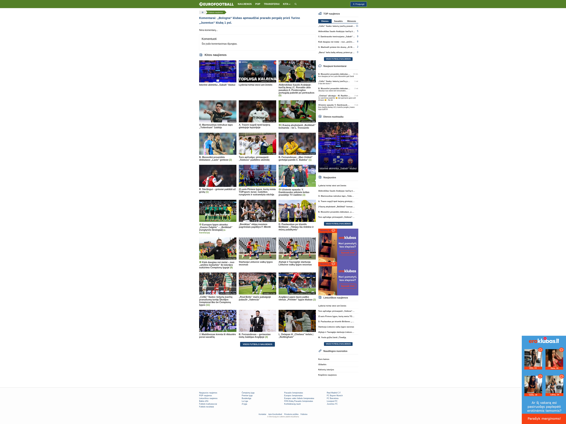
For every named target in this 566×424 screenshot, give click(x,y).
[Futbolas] (202, 12)
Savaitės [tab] (338, 21)
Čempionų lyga (248, 393)
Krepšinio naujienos (327, 375)
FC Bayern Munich (335, 395)
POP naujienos (205, 395)
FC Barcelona (332, 398)
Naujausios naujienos (208, 393)
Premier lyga (247, 395)
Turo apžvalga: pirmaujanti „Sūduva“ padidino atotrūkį (343, 217)
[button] (287, 4)
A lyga (244, 404)
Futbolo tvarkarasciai (208, 404)
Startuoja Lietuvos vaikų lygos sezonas (336, 327)
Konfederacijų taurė (292, 404)
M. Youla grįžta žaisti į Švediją (332, 337)
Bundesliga (246, 398)
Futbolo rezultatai (206, 407)
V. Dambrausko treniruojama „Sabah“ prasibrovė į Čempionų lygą (348, 36)
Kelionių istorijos (326, 370)
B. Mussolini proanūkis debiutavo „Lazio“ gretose (341, 74)
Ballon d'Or (203, 401)
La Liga (245, 401)
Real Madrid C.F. (334, 393)
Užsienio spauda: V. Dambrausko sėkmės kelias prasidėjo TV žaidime (350, 105)
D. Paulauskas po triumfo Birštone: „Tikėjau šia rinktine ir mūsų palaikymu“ (353, 321)
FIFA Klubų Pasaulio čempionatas (298, 401)
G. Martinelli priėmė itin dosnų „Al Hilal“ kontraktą (341, 47)
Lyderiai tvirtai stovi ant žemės (332, 185)
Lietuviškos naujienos (208, 398)
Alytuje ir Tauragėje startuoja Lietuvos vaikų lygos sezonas (345, 332)
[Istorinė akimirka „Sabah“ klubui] (338, 147)
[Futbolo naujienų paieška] (295, 4)
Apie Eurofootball (275, 414)
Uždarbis (322, 364)
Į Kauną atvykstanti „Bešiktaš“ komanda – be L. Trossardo (344, 207)
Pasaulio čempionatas (293, 393)
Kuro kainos (323, 359)
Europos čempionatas (293, 395)
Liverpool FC (332, 401)
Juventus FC (332, 404)
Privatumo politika (291, 414)
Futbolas (304, 414)
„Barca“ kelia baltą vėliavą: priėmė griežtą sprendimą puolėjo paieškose (351, 52)
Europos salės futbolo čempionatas (299, 398)
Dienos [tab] (325, 21)
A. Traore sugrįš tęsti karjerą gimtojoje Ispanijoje (340, 201)
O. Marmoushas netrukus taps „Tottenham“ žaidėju (341, 196)
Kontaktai (262, 414)
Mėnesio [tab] (351, 21)
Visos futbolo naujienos (257, 344)
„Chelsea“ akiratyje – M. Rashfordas (334, 96)
